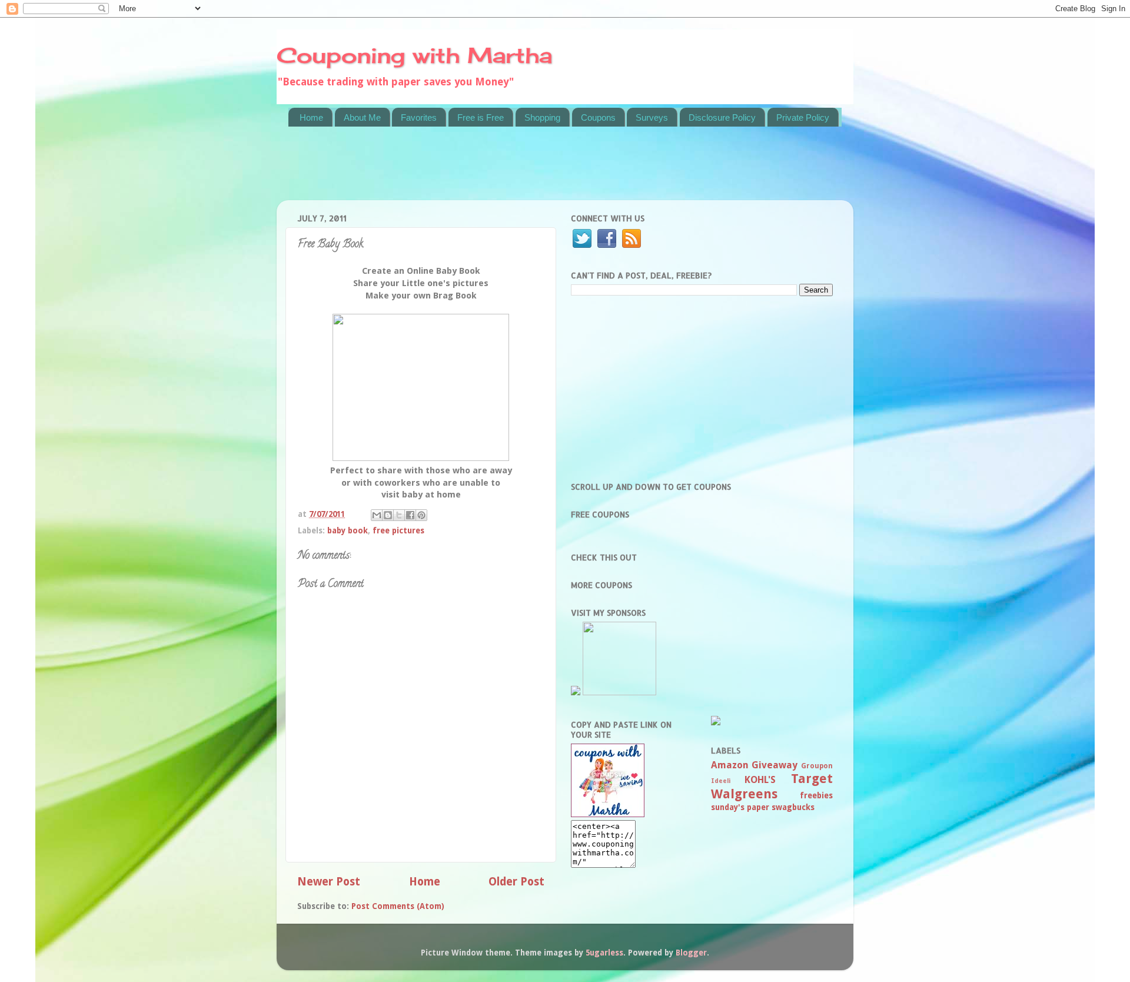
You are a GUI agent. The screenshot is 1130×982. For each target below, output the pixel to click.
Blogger (691, 952)
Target (812, 778)
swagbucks (793, 807)
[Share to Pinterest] (421, 515)
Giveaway (774, 765)
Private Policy (802, 117)
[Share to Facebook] (410, 515)
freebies (816, 795)
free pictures (398, 530)
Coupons (598, 117)
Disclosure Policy (722, 117)
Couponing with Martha (414, 55)
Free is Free (480, 117)
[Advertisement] (502, 170)
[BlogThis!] (388, 515)
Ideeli (720, 781)
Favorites (419, 117)
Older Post (516, 881)
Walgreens (744, 794)
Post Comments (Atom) (397, 906)
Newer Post (328, 881)
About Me (362, 117)
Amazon (730, 765)
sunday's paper (740, 807)
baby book (347, 530)
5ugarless (604, 952)
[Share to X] (399, 515)
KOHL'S (760, 779)
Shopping (542, 117)
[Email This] (377, 515)
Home (311, 117)
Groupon (817, 766)
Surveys (652, 117)
